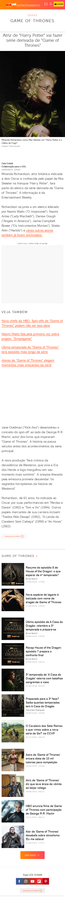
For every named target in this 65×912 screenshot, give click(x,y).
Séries (32, 15)
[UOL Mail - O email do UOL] (46, 4)
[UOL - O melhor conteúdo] (11, 5)
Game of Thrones (32, 20)
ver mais (30, 855)
